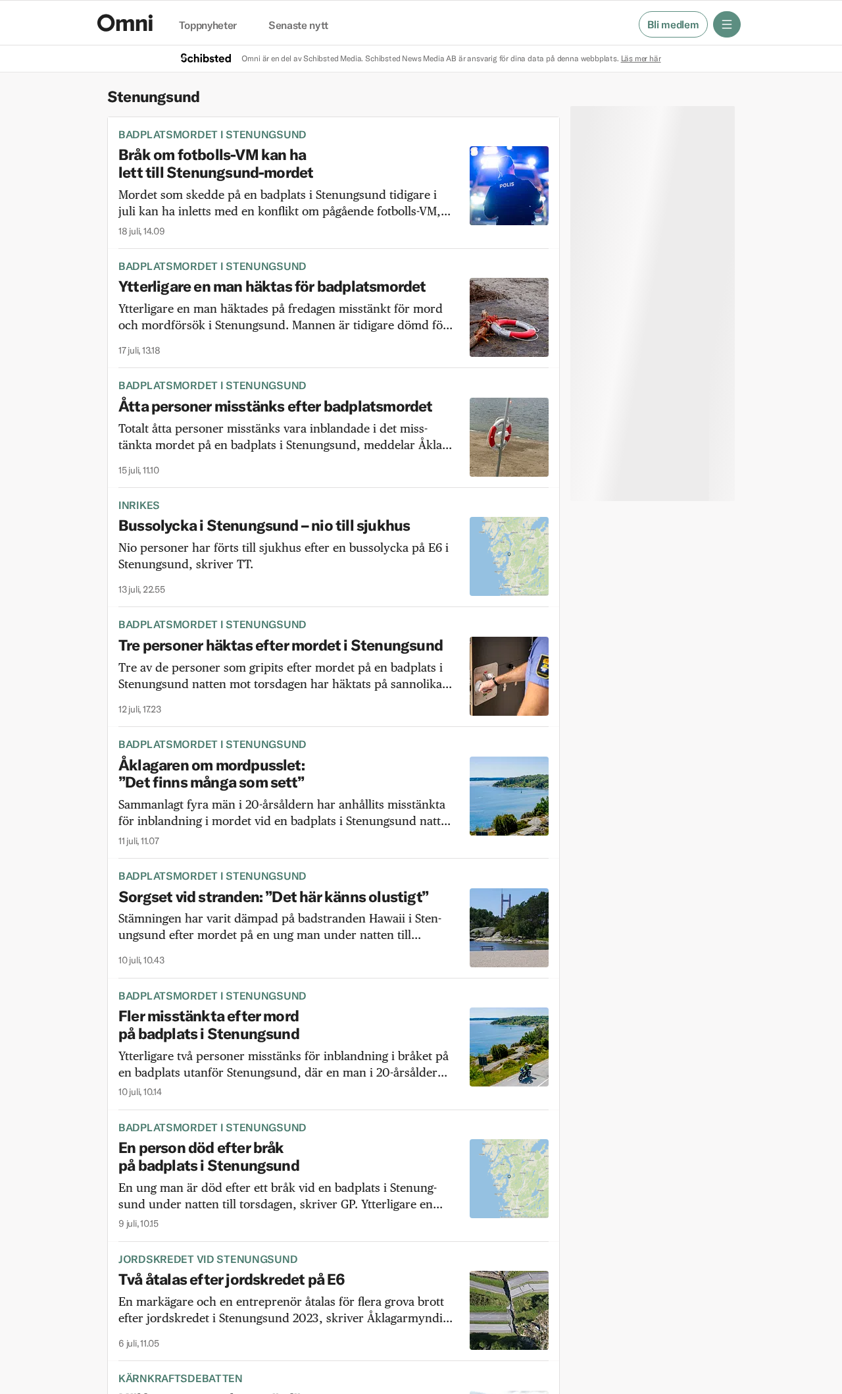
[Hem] (125, 23)
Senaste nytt (298, 26)
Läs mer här (641, 58)
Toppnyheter (208, 26)
